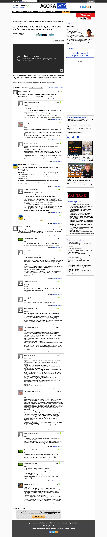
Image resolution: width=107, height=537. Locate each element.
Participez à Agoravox (19, 7)
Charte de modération (69, 528)
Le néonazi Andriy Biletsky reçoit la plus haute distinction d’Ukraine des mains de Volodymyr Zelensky (81, 222)
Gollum (26, 238)
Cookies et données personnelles (54, 528)
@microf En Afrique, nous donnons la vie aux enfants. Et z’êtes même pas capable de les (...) (80, 266)
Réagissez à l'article (56, 88)
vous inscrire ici (51, 513)
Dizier (25, 281)
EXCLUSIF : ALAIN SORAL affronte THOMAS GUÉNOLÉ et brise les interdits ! (81, 207)
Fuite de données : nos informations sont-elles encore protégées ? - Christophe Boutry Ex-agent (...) (79, 182)
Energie (23, 82)
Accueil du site (16, 21)
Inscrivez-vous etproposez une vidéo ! (80, 54)
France (19, 82)
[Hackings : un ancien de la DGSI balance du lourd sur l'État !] (80, 176)
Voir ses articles (70, 48)
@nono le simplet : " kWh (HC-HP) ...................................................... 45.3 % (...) (80, 254)
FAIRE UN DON (38, 517)
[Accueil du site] (53, 9)
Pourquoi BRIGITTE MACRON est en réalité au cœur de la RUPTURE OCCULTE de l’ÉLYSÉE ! (81, 210)
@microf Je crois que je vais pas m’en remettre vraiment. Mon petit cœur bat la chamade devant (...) (79, 272)
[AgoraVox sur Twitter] (84, 7)
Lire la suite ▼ (27, 428)
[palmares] (78, 198)
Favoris (51, 35)
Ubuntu (64, 523)
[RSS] (87, 7)
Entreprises (29, 82)
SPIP (55, 523)
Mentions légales (41, 528)
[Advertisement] (42, 17)
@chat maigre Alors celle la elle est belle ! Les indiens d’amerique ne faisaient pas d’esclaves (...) (79, 245)
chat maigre (27, 123)
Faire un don (66, 11)
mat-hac (16, 33)
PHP (67, 523)
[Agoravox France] (16, 1)
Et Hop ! (26, 143)
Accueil (14, 11)
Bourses (46, 82)
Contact (34, 528)
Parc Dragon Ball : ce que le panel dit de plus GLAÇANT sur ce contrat (81, 228)
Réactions (38, 35)
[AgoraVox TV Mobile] (90, 7)
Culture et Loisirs (41, 11)
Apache (59, 523)
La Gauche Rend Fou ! (72, 123)
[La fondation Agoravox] (85, 20)
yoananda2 (27, 102)
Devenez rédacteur (19, 6)
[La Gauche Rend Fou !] (80, 154)
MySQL (71, 523)
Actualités (20, 11)
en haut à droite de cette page (52, 512)
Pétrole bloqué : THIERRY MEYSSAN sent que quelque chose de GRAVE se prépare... (81, 214)
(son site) (21, 33)
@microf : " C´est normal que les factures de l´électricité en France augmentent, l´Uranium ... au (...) (80, 260)
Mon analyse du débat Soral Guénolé (79, 204)
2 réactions (85, 160)
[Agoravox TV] (20, 1)
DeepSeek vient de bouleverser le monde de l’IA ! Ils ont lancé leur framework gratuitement (80, 120)
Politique (29, 21)
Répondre (50, 98)
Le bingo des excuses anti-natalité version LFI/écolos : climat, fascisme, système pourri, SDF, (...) (80, 158)
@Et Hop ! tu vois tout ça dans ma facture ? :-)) (80, 250)
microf (20, 91)
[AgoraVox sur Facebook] (81, 7)
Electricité (52, 82)
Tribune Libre (30, 11)
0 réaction (85, 185)
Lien (62, 98)
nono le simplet (22, 164)
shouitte (26, 484)
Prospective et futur (38, 82)
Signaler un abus (57, 98)
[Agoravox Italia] (18, 1)
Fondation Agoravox (58, 526)
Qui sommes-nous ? (54, 11)
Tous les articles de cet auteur (74, 132)
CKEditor (76, 523)
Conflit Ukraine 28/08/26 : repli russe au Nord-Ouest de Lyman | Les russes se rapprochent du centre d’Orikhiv (82, 217)
